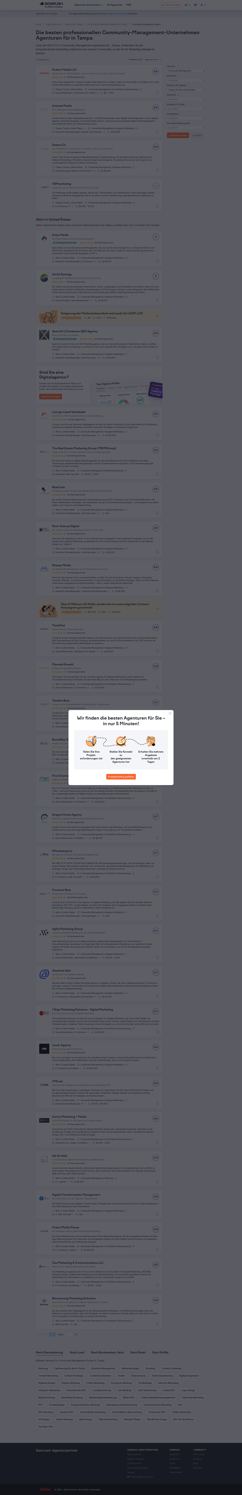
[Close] (170, 713)
